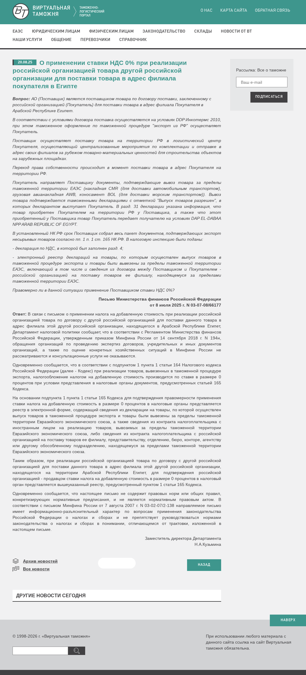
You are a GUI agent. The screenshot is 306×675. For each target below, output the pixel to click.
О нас (206, 10)
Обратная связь (272, 10)
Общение (61, 40)
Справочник (133, 40)
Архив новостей (40, 561)
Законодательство (164, 31)
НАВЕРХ (288, 620)
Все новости (36, 568)
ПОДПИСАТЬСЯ (269, 97)
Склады (203, 31)
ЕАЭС (18, 31)
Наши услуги (27, 40)
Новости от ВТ (236, 31)
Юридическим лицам (56, 31)
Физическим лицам (111, 31)
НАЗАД (204, 565)
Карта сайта (233, 10)
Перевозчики (95, 40)
